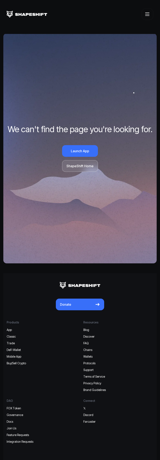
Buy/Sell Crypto (16, 363)
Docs (10, 421)
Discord (88, 415)
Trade (11, 343)
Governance (15, 415)
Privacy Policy (92, 383)
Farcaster (89, 421)
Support (88, 370)
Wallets (87, 356)
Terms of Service (94, 376)
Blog (86, 330)
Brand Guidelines (94, 390)
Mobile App (14, 356)
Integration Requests (20, 441)
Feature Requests (18, 435)
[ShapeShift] (27, 14)
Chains (87, 350)
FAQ (86, 343)
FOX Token (14, 408)
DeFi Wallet (14, 350)
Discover (89, 336)
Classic (11, 336)
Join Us (11, 428)
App (9, 330)
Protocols (89, 363)
